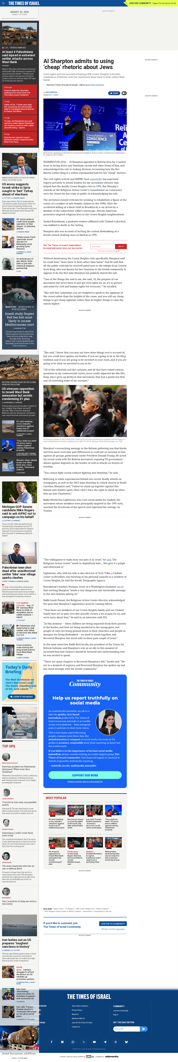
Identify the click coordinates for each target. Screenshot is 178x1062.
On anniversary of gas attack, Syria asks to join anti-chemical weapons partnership (25, 263)
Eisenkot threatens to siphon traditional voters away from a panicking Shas (94, 857)
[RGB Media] (90, 1056)
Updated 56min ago (18, 48)
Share (115, 93)
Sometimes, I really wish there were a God (17, 834)
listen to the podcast (23, 697)
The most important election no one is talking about (18, 867)
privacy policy (77, 1010)
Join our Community (140, 3)
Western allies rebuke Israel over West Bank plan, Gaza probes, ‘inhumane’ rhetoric (26, 465)
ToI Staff (5, 65)
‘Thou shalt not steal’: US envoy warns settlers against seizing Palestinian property (111, 824)
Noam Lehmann (21, 455)
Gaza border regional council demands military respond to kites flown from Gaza (18, 139)
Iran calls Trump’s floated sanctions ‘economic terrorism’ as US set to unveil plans (94, 823)
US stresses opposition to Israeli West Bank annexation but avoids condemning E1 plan (56, 858)
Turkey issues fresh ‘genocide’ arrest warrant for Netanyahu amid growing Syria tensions (25, 243)
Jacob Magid (8, 402)
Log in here (120, 929)
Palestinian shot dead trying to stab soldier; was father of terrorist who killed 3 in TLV (26, 630)
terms (117, 251)
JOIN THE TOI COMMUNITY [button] (113, 923)
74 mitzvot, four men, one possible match (19, 803)
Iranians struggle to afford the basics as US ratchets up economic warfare (25, 974)
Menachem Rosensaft (10, 763)
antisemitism (88, 911)
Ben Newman (6, 898)
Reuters (21, 453)
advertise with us (78, 1018)
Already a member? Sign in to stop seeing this (85, 781)
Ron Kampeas (51, 92)
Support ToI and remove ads (164, 3)
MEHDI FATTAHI (23, 982)
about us (75, 1014)
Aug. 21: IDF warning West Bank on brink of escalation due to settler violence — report (25, 611)
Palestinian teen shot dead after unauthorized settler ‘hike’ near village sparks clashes (19, 572)
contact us (76, 1027)
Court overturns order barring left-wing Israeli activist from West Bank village (25, 650)
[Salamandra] (111, 1056)
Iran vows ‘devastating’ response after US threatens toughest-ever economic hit (25, 994)
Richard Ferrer (7, 829)
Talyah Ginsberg (8, 798)
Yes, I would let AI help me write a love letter (19, 902)
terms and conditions (80, 1006)
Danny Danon (6, 862)
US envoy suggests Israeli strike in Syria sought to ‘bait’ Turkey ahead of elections (17, 189)
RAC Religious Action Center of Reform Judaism (63, 911)
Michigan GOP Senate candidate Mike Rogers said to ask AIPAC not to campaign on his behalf (19, 512)
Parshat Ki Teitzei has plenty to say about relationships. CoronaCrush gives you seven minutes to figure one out (19, 810)
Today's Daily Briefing (18, 669)
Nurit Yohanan (30, 453)
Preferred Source (97, 85)
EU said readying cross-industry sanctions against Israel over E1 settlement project (56, 823)
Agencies (21, 252)
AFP (19, 271)
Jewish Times (58, 909)
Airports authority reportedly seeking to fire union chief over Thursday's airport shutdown (17, 92)
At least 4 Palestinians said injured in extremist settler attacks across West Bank (18, 57)
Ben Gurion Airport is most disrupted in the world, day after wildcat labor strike (75, 823)
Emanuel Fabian (19, 198)
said (109, 559)
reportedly (96, 179)
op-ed (120, 586)
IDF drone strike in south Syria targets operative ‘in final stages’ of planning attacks (25, 224)
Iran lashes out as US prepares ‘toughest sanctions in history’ (16, 943)
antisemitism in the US (102, 911)
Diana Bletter (20, 328)
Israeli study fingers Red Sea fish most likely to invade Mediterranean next (74, 858)
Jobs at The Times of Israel (82, 1023)
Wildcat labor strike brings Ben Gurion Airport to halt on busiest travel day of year (112, 856)
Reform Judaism (102, 909)
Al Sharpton (69, 909)
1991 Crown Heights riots (85, 909)
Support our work (85, 775)
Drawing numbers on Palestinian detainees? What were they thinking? (18, 769)
